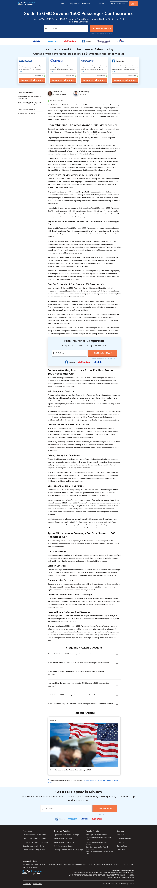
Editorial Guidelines (124, 838)
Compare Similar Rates (32, 80)
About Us (120, 835)
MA (72, 864)
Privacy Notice (122, 842)
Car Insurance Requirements (64, 842)
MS (80, 864)
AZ (32, 864)
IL (55, 864)
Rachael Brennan (59, 94)
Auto (62, 3)
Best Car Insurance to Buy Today (68, 780)
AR (29, 864)
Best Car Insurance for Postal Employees (97, 848)
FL (48, 864)
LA (64, 864)
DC (45, 864)
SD (121, 864)
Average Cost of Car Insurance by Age (68, 850)
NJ (94, 864)
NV (89, 864)
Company (121, 831)
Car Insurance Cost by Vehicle (34, 850)
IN (57, 864)
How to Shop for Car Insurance (34, 835)
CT (40, 864)
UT (129, 864)
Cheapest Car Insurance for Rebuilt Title (99, 838)
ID (53, 864)
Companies (73, 3)
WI (33, 867)
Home (52, 780)
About (101, 3)
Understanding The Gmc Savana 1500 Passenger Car (29, 97)
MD (69, 864)
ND (102, 864)
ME (66, 864)
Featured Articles (62, 831)
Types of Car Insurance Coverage (66, 835)
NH (92, 864)
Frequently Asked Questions (26, 113)
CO (37, 864)
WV (30, 867)
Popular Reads (92, 831)
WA (105, 864)
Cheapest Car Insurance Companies (36, 842)
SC (118, 864)
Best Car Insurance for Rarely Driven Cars (99, 853)
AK (27, 864)
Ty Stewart (83, 94)
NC (99, 864)
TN (124, 864)
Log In (133, 4)
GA (50, 864)
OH (108, 864)
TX (126, 864)
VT (132, 864)
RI (116, 864)
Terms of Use (108, 33)
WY (36, 867)
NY (97, 864)
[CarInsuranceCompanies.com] (26, 3)
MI (75, 864)
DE (43, 864)
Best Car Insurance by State (33, 846)
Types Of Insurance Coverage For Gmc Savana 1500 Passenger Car (29, 108)
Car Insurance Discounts (63, 838)
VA (24, 867)
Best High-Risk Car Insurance (96, 835)
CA (35, 864)
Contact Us (121, 850)
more (20, 71)
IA (59, 864)
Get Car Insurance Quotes (63, 846)
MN (77, 864)
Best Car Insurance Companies (34, 838)
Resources (86, 3)
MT (86, 864)
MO (83, 864)
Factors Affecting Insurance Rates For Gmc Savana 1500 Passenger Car (29, 103)
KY (61, 864)
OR (111, 864)
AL (24, 864)
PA (114, 864)
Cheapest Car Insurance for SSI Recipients (97, 843)
